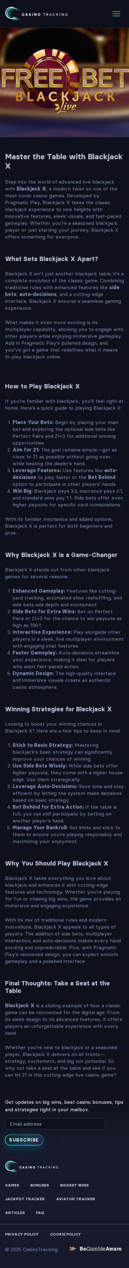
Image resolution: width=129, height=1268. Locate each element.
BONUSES (39, 1185)
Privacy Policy (22, 1234)
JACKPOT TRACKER (25, 1198)
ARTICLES (15, 1212)
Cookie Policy (65, 1234)
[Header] (36, 14)
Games (12, 1185)
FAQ (40, 1212)
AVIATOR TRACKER (75, 1198)
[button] (116, 13)
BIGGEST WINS (74, 1185)
